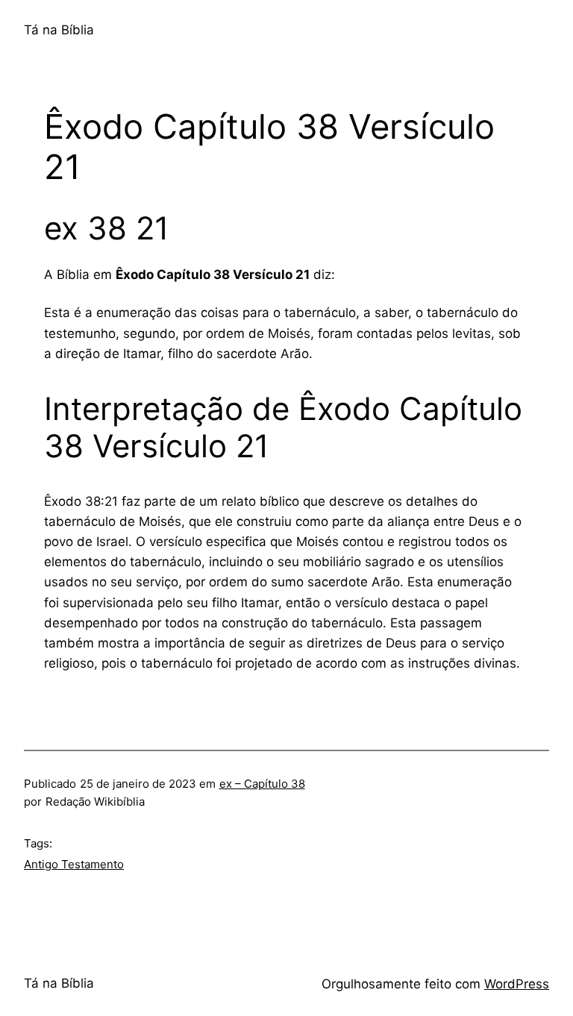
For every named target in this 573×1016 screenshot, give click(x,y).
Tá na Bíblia (59, 29)
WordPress (516, 983)
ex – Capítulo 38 (262, 784)
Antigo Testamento (74, 864)
